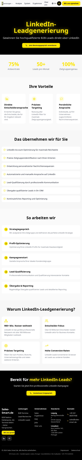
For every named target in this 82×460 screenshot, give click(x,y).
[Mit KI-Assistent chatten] (59, 3)
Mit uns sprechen (71, 3)
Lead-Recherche (24, 416)
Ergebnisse (37, 3)
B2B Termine (23, 413)
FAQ (36, 419)
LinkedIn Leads (24, 420)
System (27, 3)
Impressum (65, 450)
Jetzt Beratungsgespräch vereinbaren (42, 45)
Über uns (46, 3)
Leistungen (7, 3)
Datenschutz (75, 450)
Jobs (36, 422)
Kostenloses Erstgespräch (42, 393)
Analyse (19, 3)
